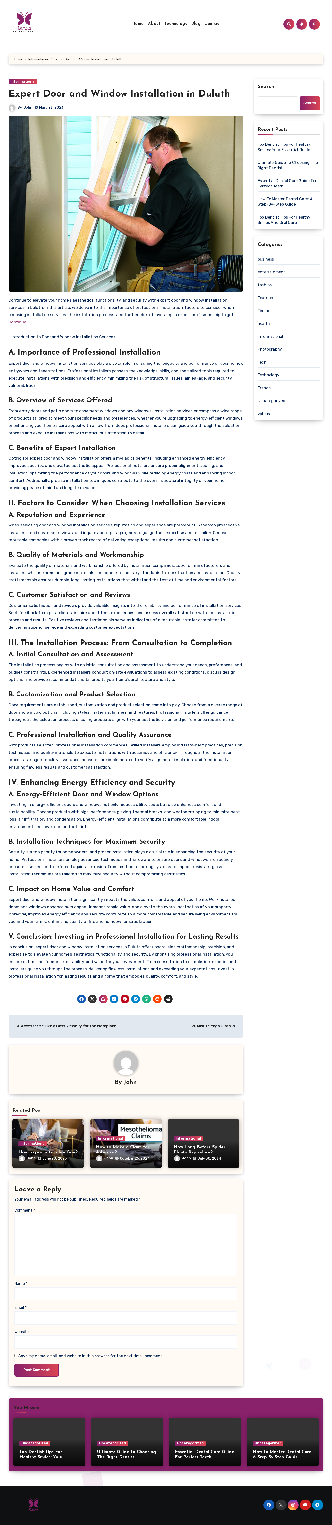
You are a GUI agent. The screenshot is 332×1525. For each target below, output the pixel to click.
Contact (212, 24)
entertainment (271, 272)
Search (266, 86)
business (266, 259)
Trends (264, 388)
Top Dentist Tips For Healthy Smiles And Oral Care (284, 220)
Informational (22, 81)
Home (137, 24)
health (264, 323)
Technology (175, 24)
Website (21, 1332)
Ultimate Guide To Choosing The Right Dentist (288, 165)
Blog (196, 24)
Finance (265, 310)
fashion (265, 285)
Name (20, 1283)
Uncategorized (272, 400)
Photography (270, 349)
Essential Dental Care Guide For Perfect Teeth (287, 183)
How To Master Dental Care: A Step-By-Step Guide (285, 202)
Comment (24, 1210)
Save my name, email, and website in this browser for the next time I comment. (90, 1356)
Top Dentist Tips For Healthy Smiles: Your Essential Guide (284, 147)
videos (264, 413)
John (28, 107)
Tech (262, 362)
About (154, 24)
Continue (17, 322)
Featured (266, 298)
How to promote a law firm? (48, 1152)
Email (20, 1307)
